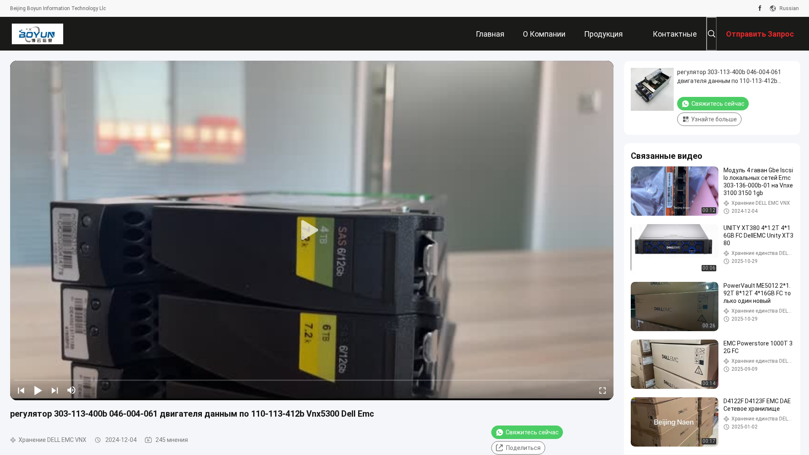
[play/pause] (37, 390)
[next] (54, 390)
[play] (311, 230)
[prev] (21, 390)
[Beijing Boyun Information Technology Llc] (37, 33)
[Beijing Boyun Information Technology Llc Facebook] (760, 8)
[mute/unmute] (71, 390)
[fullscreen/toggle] (602, 390)
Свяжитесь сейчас (532, 432)
